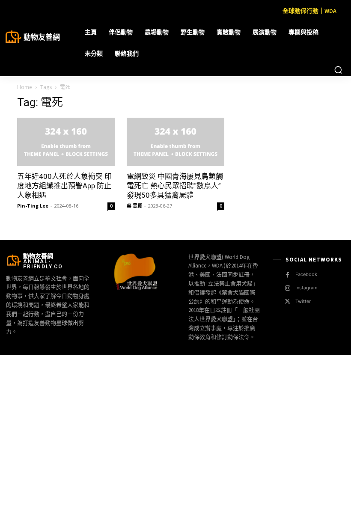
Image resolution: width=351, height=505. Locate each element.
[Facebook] (287, 275)
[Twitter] (287, 301)
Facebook (306, 274)
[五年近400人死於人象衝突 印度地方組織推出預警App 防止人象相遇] (66, 142)
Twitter (303, 301)
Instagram (306, 288)
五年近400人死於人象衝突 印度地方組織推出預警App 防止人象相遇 (64, 185)
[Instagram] (287, 288)
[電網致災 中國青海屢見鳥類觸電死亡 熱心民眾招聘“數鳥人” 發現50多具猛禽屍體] (175, 142)
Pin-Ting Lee (32, 205)
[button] (338, 69)
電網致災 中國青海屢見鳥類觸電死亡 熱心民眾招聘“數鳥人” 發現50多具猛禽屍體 (175, 185)
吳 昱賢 (134, 205)
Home (24, 87)
